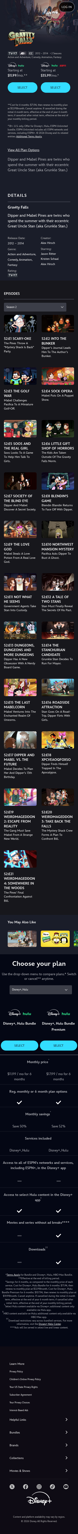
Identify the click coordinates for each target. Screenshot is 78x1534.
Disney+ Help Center (50, 1324)
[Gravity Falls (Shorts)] (22, 939)
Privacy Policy (16, 1371)
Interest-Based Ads (19, 1410)
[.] (12, 1486)
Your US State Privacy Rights (24, 1387)
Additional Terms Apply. (29, 136)
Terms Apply (13, 1274)
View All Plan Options (23, 150)
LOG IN (67, 7)
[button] (39, 1419)
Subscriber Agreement (21, 1395)
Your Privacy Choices (20, 1402)
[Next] (71, 938)
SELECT (22, 87)
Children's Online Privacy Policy (25, 1379)
